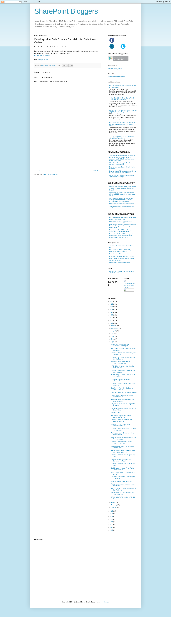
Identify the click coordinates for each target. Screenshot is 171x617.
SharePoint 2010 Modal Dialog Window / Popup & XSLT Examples (123, 98)
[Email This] (63, 65)
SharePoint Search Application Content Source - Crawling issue (121, 163)
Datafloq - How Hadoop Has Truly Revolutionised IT (121, 420)
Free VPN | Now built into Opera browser (124, 392)
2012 (111, 519)
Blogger (106, 602)
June (113, 336)
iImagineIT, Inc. (43, 60)
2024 (111, 307)
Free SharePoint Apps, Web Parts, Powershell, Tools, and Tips (120, 250)
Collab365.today (129, 283)
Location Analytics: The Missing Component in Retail (121, 460)
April (113, 342)
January (114, 507)
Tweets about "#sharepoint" (116, 77)
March (113, 502)
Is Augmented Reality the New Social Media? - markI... (122, 447)
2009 (111, 527)
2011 (111, 522)
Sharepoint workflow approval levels (120, 222)
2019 (111, 317)
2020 (111, 315)
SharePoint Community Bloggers (119, 263)
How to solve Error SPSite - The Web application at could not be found (120, 230)
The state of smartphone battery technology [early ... (121, 416)
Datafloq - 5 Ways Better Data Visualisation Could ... (120, 425)
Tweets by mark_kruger (115, 68)
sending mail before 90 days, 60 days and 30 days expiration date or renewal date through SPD (122, 188)
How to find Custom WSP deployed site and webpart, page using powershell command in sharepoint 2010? (121, 235)
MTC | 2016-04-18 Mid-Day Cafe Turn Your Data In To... (123, 367)
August (113, 331)
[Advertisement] (67, 151)
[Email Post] (59, 65)
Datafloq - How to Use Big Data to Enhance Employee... (121, 442)
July (112, 333)
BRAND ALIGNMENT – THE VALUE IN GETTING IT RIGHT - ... (123, 451)
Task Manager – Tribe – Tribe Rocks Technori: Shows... (122, 469)
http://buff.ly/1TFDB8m (42, 55)
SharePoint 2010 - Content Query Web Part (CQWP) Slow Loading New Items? (123, 111)
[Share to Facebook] (69, 65)
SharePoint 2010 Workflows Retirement (121, 204)
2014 (111, 514)
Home (68, 171)
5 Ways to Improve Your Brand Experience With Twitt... (120, 362)
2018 (111, 320)
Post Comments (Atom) (50, 174)
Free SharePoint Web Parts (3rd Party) (121, 256)
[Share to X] (67, 65)
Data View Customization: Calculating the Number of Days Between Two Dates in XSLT (122, 124)
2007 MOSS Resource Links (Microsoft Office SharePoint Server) (121, 137)
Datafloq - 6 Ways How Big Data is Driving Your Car (122, 389)
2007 (111, 530)
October (114, 325)
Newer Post (38, 171)
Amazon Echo (115, 413)
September (115, 328)
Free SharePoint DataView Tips (119, 254)
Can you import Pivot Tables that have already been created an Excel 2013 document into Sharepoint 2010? (121, 199)
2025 (111, 304)
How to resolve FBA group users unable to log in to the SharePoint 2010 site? (122, 172)
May (112, 339)
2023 (111, 309)
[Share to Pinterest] (72, 65)
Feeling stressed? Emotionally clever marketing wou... (122, 433)
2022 (111, 312)
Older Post (96, 171)
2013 (111, 516)
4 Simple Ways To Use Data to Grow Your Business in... (122, 493)
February (114, 505)
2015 (111, 511)
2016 (111, 323)
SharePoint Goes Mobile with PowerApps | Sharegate (120, 345)
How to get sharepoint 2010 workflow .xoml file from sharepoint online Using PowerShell (122, 225)
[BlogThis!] (65, 65)
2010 (111, 524)
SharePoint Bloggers (66, 11)
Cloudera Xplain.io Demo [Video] (121, 481)
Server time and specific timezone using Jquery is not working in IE (121, 176)
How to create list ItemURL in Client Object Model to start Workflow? (122, 218)
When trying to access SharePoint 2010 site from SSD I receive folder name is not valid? (122, 194)
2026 (111, 301)
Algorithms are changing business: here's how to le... (122, 396)
